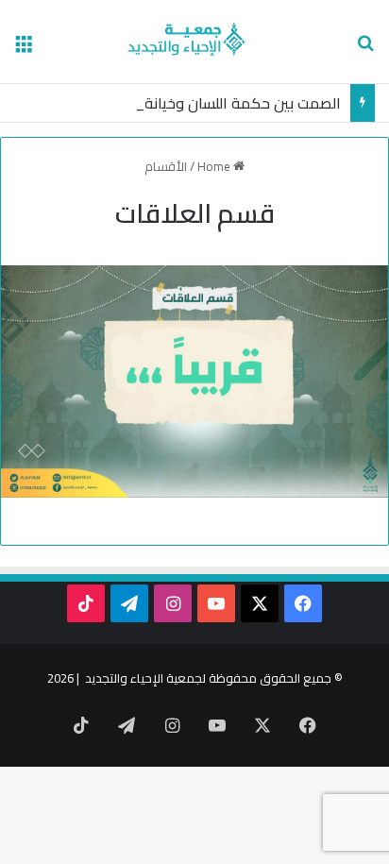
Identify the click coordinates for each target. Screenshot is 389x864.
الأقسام (165, 166)
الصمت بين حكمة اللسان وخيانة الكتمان (216, 103)
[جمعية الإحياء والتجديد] (195, 41)
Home (215, 166)
